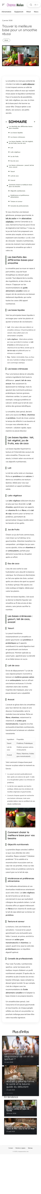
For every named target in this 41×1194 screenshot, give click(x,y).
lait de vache (11, 218)
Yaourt (12, 171)
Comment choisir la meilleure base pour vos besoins (20, 185)
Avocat (12, 180)
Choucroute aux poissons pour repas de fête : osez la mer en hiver (20, 1128)
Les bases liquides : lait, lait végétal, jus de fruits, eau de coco (21, 142)
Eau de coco (14, 161)
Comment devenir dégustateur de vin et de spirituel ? (18, 1056)
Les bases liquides (16, 133)
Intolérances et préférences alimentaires (19, 196)
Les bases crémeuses (17, 137)
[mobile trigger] (4, 4)
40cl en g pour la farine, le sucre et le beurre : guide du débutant (20, 1084)
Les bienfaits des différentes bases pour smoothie (20, 127)
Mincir (6, 40)
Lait (11, 148)
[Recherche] (30, 4)
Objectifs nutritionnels (17, 191)
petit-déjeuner (28, 84)
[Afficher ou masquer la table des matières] (31, 121)
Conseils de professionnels (19, 206)
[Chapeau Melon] (15, 4)
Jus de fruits (14, 156)
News (6, 1051)
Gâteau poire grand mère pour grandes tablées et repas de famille (18, 1109)
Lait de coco (14, 176)
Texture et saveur (16, 201)
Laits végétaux (15, 152)
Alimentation (11, 1079)
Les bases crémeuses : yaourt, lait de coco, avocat (21, 166)
